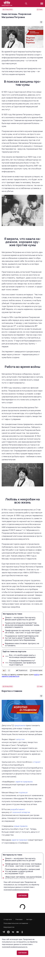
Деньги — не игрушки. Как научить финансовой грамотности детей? (20, 618)
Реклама (19, 919)
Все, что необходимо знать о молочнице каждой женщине (20, 656)
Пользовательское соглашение (16, 923)
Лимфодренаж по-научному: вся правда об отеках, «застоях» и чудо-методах (23, 631)
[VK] (13, 932)
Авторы (29, 919)
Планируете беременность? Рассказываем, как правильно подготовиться (20, 663)
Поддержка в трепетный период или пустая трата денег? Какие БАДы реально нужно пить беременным (21, 638)
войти (36, 674)
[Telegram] (4, 932)
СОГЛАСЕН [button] (22, 953)
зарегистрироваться (10, 676)
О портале (8, 919)
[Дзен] (8, 932)
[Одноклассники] (22, 932)
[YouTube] (17, 932)
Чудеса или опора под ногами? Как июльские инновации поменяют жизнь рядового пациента (22, 625)
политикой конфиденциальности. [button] (15, 947)
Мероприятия (9, 927)
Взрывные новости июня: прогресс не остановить (22, 644)
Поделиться (22, 670)
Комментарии (37, 670)
